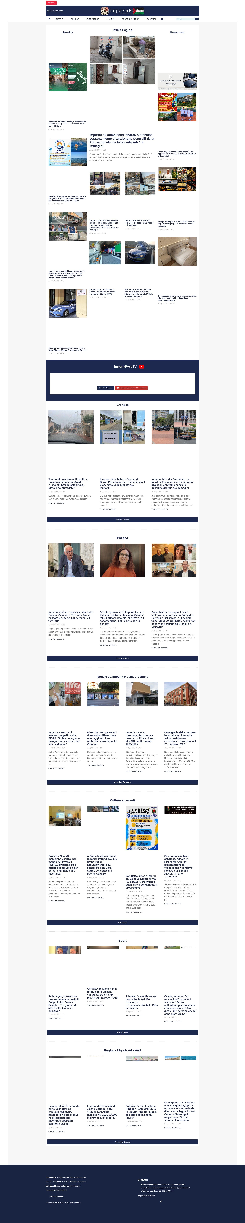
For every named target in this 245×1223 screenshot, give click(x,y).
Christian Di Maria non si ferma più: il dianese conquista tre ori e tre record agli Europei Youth (102, 993)
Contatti (151, 19)
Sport (123, 940)
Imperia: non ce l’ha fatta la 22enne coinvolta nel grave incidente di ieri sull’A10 (102, 291)
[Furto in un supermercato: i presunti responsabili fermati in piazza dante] (122, 377)
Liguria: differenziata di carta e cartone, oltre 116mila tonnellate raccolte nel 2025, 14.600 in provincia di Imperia (102, 1112)
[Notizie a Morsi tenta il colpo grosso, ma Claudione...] (75, 381)
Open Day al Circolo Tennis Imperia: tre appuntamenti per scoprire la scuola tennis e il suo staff (177, 154)
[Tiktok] (195, 11)
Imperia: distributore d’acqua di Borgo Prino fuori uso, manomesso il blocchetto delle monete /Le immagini (122, 483)
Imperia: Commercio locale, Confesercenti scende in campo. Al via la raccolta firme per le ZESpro (67, 124)
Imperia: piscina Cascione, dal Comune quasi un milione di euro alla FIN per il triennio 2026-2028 (140, 738)
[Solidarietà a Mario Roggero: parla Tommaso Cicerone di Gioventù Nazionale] (169, 381)
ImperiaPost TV (125, 366)
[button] (122, 519)
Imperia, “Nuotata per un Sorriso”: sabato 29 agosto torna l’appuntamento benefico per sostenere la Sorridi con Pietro (67, 198)
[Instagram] (179, 11)
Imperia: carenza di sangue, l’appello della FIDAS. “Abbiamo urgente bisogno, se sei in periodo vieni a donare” (64, 738)
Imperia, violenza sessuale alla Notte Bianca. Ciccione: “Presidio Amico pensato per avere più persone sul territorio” (70, 616)
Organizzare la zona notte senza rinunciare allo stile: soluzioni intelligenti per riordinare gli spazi (177, 298)
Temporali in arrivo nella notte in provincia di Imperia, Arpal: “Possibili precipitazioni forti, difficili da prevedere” (68, 483)
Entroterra (93, 19)
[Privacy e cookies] (47, 1198)
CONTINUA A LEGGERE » (56, 503)
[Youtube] (185, 11)
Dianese (75, 19)
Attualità (68, 32)
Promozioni (177, 32)
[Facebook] (174, 11)
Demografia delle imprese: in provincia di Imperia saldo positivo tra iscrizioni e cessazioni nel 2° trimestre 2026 (180, 738)
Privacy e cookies (57, 1200)
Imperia (59, 19)
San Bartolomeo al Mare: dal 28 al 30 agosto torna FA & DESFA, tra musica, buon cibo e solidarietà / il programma (141, 882)
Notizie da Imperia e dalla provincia (122, 676)
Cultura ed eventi (122, 800)
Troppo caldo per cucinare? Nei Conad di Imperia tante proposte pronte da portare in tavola (176, 224)
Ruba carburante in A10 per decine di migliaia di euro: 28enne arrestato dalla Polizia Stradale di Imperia (138, 292)
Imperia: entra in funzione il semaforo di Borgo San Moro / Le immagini (138, 223)
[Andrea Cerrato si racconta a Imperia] (169, 377)
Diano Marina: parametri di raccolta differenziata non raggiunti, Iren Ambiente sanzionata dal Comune (102, 738)
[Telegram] (190, 11)
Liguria (110, 19)
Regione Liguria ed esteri (122, 1050)
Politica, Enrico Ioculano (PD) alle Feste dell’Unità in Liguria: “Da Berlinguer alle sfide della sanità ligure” (141, 1112)
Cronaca (123, 405)
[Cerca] (197, 19)
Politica (122, 538)
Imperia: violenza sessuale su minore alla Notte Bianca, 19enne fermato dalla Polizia (67, 349)
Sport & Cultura (130, 19)
